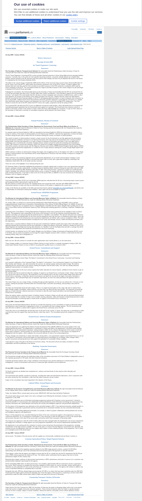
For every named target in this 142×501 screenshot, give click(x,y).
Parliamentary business (18, 38)
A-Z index (6, 497)
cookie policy (72, 15)
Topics (90, 41)
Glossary (13, 497)
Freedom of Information (30, 497)
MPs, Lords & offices (34, 38)
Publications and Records (43, 44)
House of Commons (11, 41)
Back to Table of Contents (44, 48)
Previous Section (11, 48)
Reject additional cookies (55, 21)
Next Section (10, 494)
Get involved (59, 38)
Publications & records (64, 41)
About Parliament (48, 38)
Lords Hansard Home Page (75, 48)
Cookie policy (69, 497)
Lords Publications (55, 44)
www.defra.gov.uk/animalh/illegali (63, 188)
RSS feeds (91, 29)
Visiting (67, 38)
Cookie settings (78, 21)
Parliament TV (77, 41)
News (84, 41)
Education (74, 38)
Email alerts (83, 29)
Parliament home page (16, 44)
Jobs (38, 497)
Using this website (45, 497)
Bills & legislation (42, 41)
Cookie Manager (77, 497)
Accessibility (74, 29)
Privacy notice (61, 497)
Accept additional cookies (27, 21)
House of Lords (23, 41)
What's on (32, 41)
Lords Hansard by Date (76, 44)
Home (7, 38)
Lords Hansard (65, 44)
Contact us (99, 29)
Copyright (54, 497)
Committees (52, 41)
